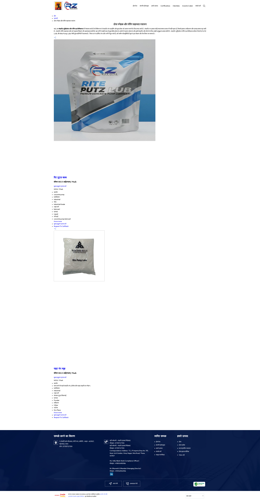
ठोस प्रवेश (182, 445)
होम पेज (135, 6)
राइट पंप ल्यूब (59, 368)
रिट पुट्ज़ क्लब (60, 177)
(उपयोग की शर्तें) (103, 494)
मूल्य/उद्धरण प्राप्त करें (60, 186)
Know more (58, 221)
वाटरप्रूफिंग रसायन (185, 448)
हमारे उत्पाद (154, 6)
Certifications (165, 6)
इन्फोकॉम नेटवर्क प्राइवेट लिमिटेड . (76, 496)
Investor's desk (187, 6)
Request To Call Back (61, 226)
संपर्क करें (198, 6)
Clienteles (176, 6)
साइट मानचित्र (160, 455)
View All (182, 455)
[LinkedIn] (111, 475)
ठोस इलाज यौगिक (184, 451)
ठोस (180, 442)
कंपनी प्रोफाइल (144, 6)
